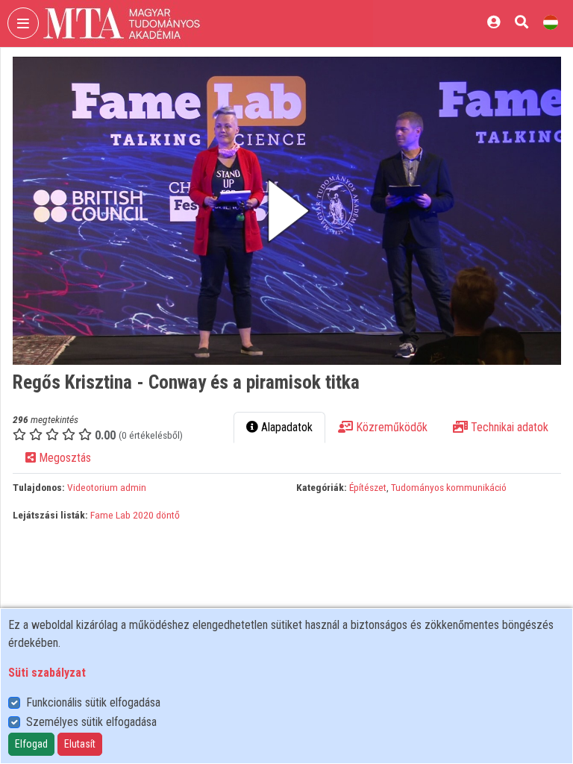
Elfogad (31, 744)
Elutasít (80, 744)
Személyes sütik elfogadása (91, 722)
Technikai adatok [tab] (508, 427)
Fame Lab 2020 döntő (135, 515)
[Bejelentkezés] (493, 22)
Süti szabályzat (47, 673)
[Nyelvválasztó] (550, 22)
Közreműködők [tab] (390, 427)
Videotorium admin (106, 487)
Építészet (367, 487)
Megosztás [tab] (63, 458)
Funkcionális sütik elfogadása (93, 702)
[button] (287, 211)
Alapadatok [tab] (285, 427)
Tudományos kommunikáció (449, 487)
